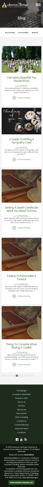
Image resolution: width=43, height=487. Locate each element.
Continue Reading (24, 98)
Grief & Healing (21, 417)
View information (11, 458)
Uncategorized (25, 86)
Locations (21, 432)
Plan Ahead (21, 413)
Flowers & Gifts (21, 398)
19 (29, 375)
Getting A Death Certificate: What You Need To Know (21, 209)
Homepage (21, 390)
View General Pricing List (21, 482)
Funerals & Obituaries (21, 394)
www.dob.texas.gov (30, 477)
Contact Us (21, 421)
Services (21, 405)
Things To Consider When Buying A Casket (21, 345)
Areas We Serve (21, 428)
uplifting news (27, 216)
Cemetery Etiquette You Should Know (21, 79)
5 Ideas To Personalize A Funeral (21, 277)
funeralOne (29, 455)
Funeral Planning (21, 425)
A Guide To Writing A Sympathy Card (21, 140)
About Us (21, 402)
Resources (21, 409)
